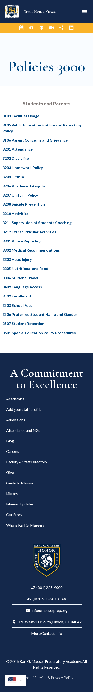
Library (12, 493)
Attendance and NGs (23, 430)
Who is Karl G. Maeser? (25, 525)
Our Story (14, 514)
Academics (15, 398)
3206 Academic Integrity (23, 186)
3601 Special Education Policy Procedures (39, 332)
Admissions (15, 419)
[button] (84, 12)
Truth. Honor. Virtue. (40, 11)
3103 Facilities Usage (20, 116)
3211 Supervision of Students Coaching (37, 222)
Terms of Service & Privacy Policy (46, 677)
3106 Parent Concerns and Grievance (35, 140)
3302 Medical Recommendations (31, 250)
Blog (10, 441)
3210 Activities (15, 213)
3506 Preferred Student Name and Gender (39, 314)
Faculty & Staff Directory (26, 462)
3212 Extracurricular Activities (29, 232)
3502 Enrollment (16, 296)
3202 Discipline (15, 158)
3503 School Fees (17, 305)
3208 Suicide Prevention (23, 204)
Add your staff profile (23, 409)
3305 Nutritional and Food (25, 268)
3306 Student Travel (20, 277)
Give (10, 472)
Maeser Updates (20, 504)
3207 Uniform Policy (20, 195)
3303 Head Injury (17, 259)
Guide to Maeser (20, 483)
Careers (12, 451)
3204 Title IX (13, 176)
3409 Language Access (22, 287)
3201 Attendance (17, 149)
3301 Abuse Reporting (21, 241)
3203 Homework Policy (22, 167)
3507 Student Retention (23, 323)
